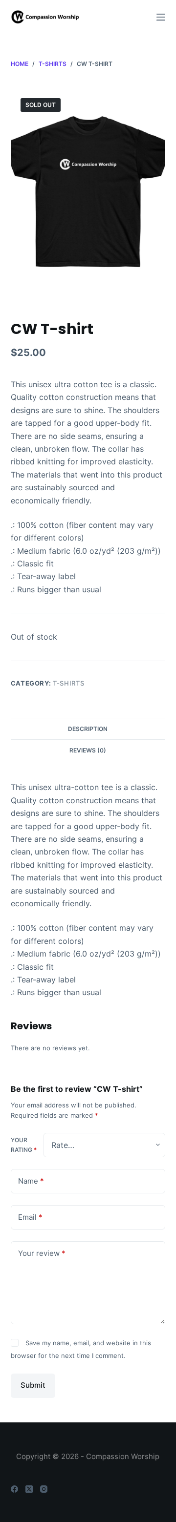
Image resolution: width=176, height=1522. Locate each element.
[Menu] (160, 17)
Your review (42, 1253)
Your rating (24, 1144)
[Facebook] (14, 1489)
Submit (33, 1385)
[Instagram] (43, 1489)
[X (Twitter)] (29, 1489)
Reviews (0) (87, 750)
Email (30, 1217)
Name (31, 1181)
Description (88, 728)
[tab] (88, 728)
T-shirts (68, 683)
